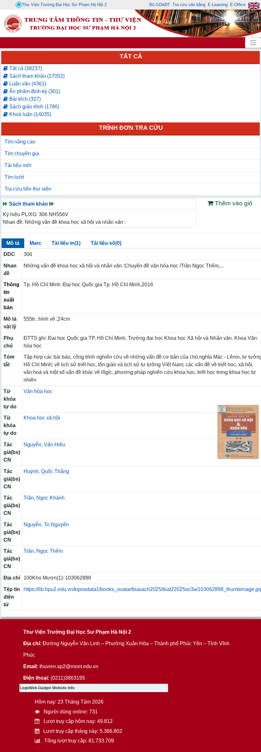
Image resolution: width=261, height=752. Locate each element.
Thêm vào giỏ (232, 203)
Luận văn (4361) (27, 83)
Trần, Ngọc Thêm (43, 551)
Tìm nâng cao (19, 141)
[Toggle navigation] (253, 42)
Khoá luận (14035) (29, 114)
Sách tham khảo (28, 204)
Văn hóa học (38, 391)
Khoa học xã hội (42, 417)
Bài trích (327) (24, 99)
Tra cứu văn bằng (189, 4)
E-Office (237, 4)
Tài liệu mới (18, 165)
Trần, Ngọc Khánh (44, 497)
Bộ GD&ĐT (159, 4)
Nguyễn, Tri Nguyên (46, 524)
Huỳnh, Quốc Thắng (46, 471)
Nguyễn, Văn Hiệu (44, 444)
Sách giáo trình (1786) (33, 106)
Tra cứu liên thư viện (27, 189)
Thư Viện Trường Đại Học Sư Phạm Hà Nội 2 (64, 4)
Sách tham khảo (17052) (36, 76)
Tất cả (131, 56)
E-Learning (218, 4)
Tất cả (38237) (25, 68)
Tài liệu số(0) (106, 243)
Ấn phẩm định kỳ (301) (34, 91)
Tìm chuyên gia (21, 153)
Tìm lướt (14, 177)
